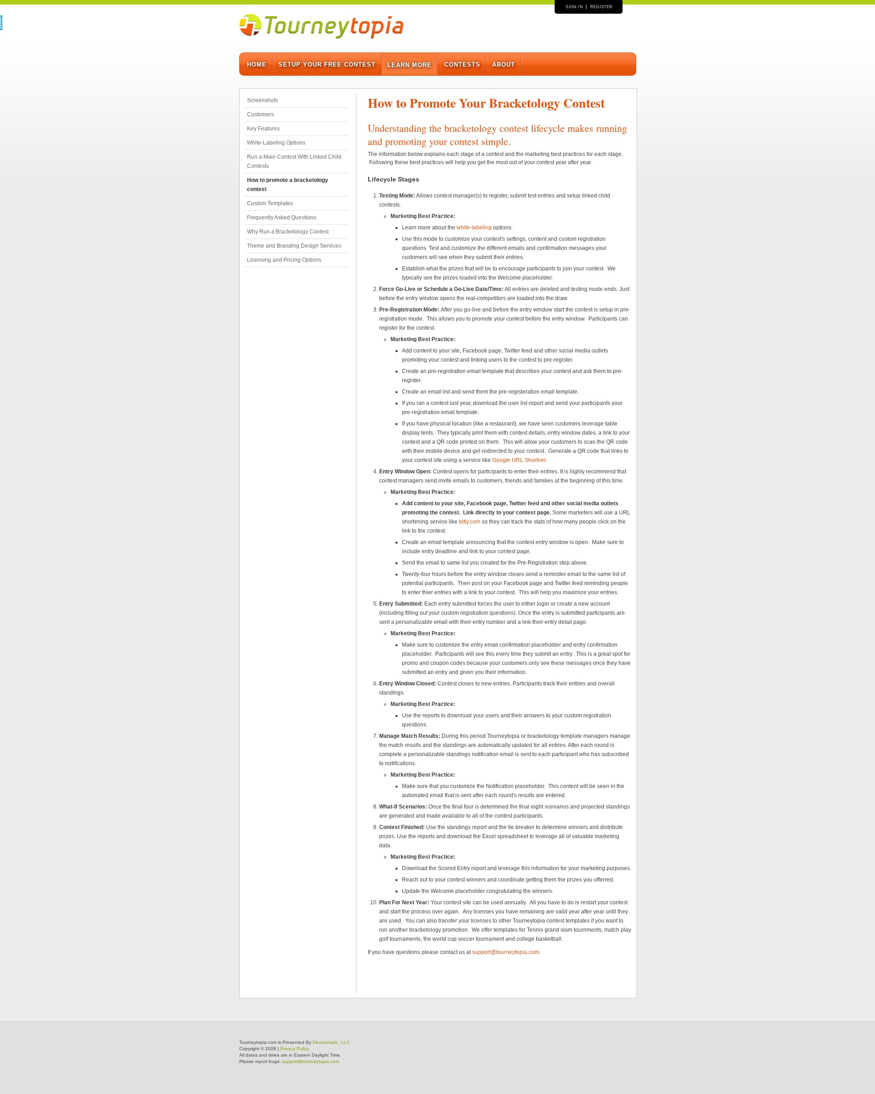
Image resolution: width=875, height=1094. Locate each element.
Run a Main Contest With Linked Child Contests (294, 161)
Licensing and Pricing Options (284, 260)
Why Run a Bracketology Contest (288, 231)
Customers (260, 114)
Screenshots (262, 100)
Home (257, 64)
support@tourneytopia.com (505, 952)
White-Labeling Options (276, 143)
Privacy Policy (294, 1048)
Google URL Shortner (519, 460)
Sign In (574, 7)
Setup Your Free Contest (327, 64)
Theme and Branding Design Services (294, 246)
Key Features (263, 128)
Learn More (409, 65)
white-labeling (474, 227)
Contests (462, 64)
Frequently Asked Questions (281, 217)
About (503, 64)
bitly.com (469, 521)
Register (601, 7)
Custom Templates (270, 203)
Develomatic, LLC (331, 1042)
